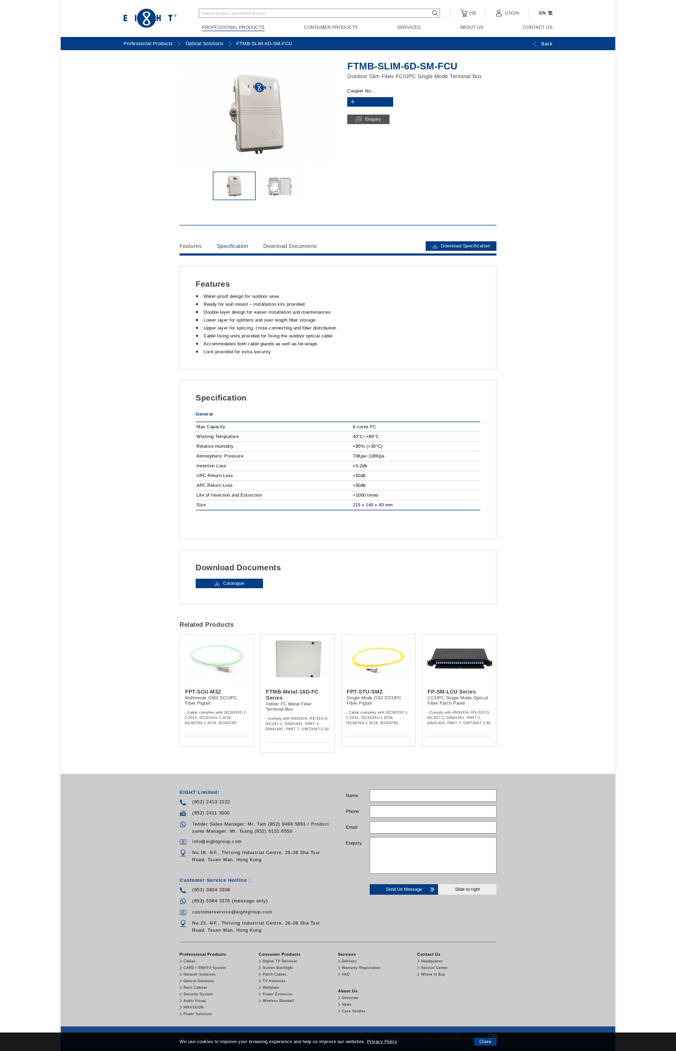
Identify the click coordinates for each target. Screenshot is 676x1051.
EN (542, 13)
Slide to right (467, 889)
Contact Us (537, 27)
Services (408, 27)
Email (352, 827)
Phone (352, 811)
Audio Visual (195, 1001)
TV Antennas (274, 981)
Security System (198, 994)
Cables (190, 961)
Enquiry (354, 843)
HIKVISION (194, 1007)
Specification (232, 246)
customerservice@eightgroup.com (232, 912)
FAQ (346, 974)
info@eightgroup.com (217, 841)
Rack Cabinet (195, 987)
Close (485, 1041)
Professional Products (233, 27)
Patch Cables (275, 974)
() (472, 13)
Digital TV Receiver (280, 961)
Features (190, 246)
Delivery (349, 961)
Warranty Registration (361, 968)
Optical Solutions (205, 43)
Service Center (434, 968)
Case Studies (354, 1011)
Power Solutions (198, 1014)
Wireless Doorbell (278, 1001)
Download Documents (290, 246)
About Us (471, 27)
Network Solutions (200, 974)
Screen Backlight (278, 968)
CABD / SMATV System (205, 968)
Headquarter (432, 961)
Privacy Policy (382, 1041)
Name (352, 795)
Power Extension (278, 994)
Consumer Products (331, 27)
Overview (350, 998)
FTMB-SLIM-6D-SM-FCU (264, 43)
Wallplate (271, 987)
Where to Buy (433, 974)
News (346, 1004)
